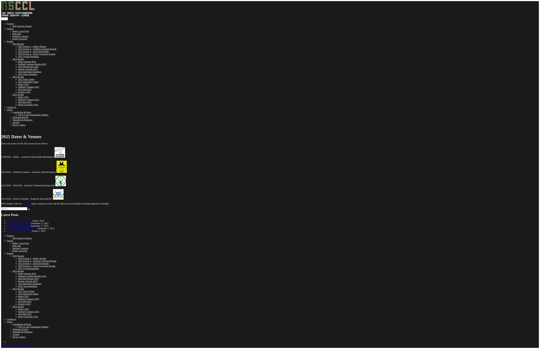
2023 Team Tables (26, 79)
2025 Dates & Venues (22, 26)
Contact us (11, 107)
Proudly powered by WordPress (15, 346)
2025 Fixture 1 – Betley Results (32, 46)
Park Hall (16, 34)
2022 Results (18, 94)
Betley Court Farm (20, 31)
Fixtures (10, 24)
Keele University (19, 39)
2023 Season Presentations (18, 223)
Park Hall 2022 (25, 102)
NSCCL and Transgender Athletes (33, 115)
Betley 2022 (23, 97)
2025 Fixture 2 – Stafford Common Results (37, 49)
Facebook (27, 203)
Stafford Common (20, 36)
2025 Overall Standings (28, 56)
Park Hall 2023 (25, 89)
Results (10, 41)
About (9, 110)
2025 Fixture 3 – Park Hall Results (33, 51)
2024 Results (18, 59)
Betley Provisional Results (18, 226)
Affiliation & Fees (20, 117)
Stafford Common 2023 (28, 87)
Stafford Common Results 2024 (32, 64)
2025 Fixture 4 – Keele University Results (36, 54)
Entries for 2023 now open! (19, 231)
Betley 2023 (23, 84)
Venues (10, 29)
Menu (4, 19)
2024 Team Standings (27, 74)
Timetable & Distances (22, 120)
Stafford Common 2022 (28, 99)
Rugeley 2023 (24, 92)
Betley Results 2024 (27, 61)
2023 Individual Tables (28, 82)
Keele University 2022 (28, 105)
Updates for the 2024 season (19, 221)
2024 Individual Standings (29, 72)
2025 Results (18, 44)
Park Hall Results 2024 (28, 67)
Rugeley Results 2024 (28, 69)
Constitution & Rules (21, 112)
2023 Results (18, 77)
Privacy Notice (19, 125)
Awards (15, 122)
